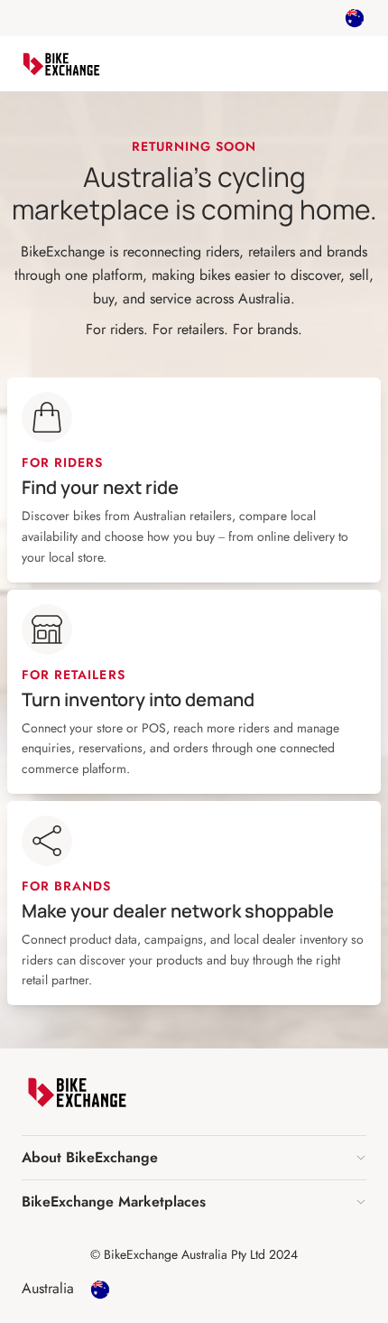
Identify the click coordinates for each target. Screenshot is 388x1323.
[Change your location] (354, 18)
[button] (194, 1158)
